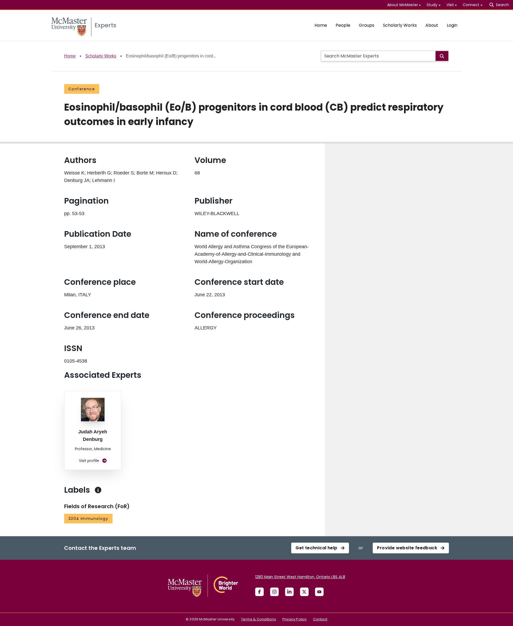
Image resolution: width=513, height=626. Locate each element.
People (343, 25)
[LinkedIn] (289, 592)
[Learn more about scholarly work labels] (98, 490)
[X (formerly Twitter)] (304, 592)
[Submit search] (442, 56)
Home (320, 25)
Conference (81, 89)
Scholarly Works (400, 25)
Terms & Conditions (258, 619)
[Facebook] (259, 592)
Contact (320, 619)
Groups (366, 25)
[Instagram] (274, 592)
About (431, 25)
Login (452, 25)
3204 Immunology (88, 518)
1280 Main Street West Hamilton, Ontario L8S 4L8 (300, 577)
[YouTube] (319, 592)
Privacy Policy (294, 619)
